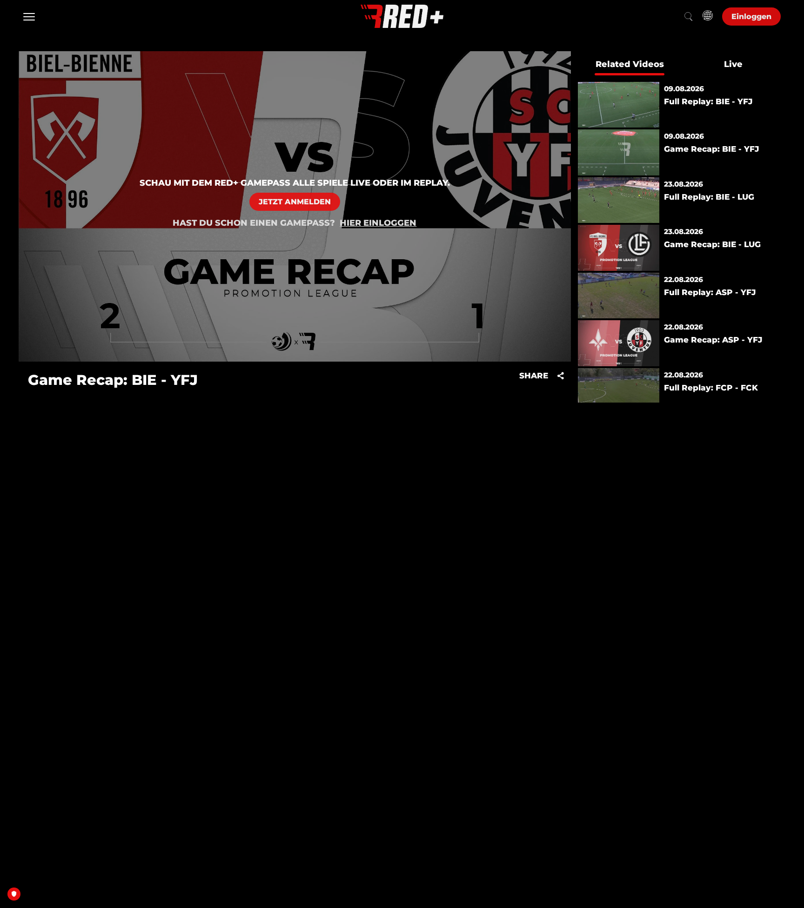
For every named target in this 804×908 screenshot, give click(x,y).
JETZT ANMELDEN (295, 201)
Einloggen (751, 16)
